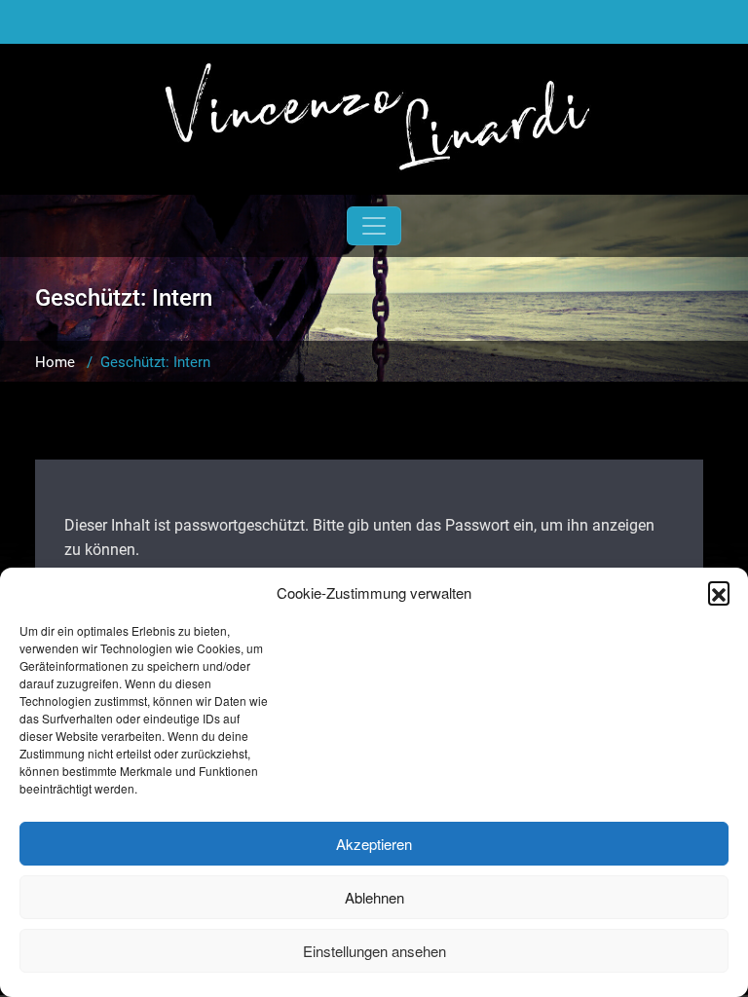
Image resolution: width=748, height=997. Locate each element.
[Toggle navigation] (374, 225)
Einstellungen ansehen (374, 951)
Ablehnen (374, 897)
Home (55, 362)
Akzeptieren (374, 843)
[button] (719, 592)
